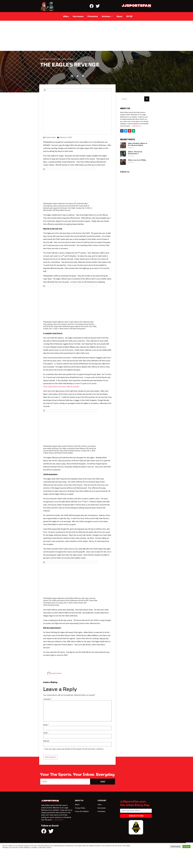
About (119, 16)
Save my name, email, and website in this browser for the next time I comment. (74, 749)
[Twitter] (98, 6)
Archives (106, 16)
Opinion (64, 59)
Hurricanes (78, 16)
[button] (72, 76)
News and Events (51, 59)
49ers (66, 16)
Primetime (93, 16)
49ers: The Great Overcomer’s (135, 153)
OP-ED (129, 16)
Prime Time (71, 59)
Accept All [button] (186, 846)
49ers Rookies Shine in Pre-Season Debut (137, 144)
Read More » (131, 147)
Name (46, 725)
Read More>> (136, 126)
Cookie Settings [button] (175, 846)
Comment (47, 699)
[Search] (146, 98)
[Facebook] (92, 6)
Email (45, 733)
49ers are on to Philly (137, 160)
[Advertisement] (96, 36)
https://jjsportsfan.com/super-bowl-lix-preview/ (61, 387)
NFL (59, 59)
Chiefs (42, 59)
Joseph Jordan (56, 673)
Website (46, 741)
